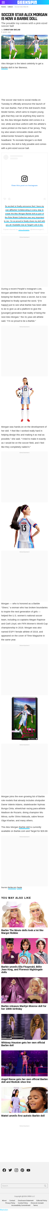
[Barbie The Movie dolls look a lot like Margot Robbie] (24, 914)
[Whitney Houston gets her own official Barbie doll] (24, 1027)
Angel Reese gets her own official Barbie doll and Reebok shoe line (24, 1080)
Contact (12, 1200)
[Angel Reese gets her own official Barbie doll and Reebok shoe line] (24, 1063)
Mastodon (4, 1210)
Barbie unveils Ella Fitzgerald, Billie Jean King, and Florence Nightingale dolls (22, 969)
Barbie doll (24, 827)
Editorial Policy (41, 1200)
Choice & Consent (37, 1203)
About (4, 1200)
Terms (35, 1205)
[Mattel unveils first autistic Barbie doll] (24, 1100)
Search (45, 1186)
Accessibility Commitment (20, 1205)
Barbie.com (12, 887)
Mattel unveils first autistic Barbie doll (23, 1115)
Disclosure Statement (26, 1200)
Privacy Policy (10, 1203)
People (19, 887)
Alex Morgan (23, 229)
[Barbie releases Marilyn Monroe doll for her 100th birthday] (24, 990)
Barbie (4, 67)
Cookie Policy (23, 1203)
